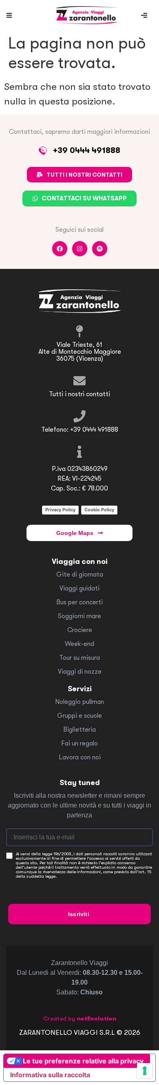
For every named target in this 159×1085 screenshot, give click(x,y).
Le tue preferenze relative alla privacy (83, 1061)
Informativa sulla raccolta (50, 1075)
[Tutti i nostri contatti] (79, 381)
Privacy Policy (60, 510)
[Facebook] (60, 249)
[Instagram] (80, 249)
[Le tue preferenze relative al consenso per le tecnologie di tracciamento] (144, 1070)
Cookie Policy (99, 510)
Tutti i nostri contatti (79, 394)
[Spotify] (100, 249)
